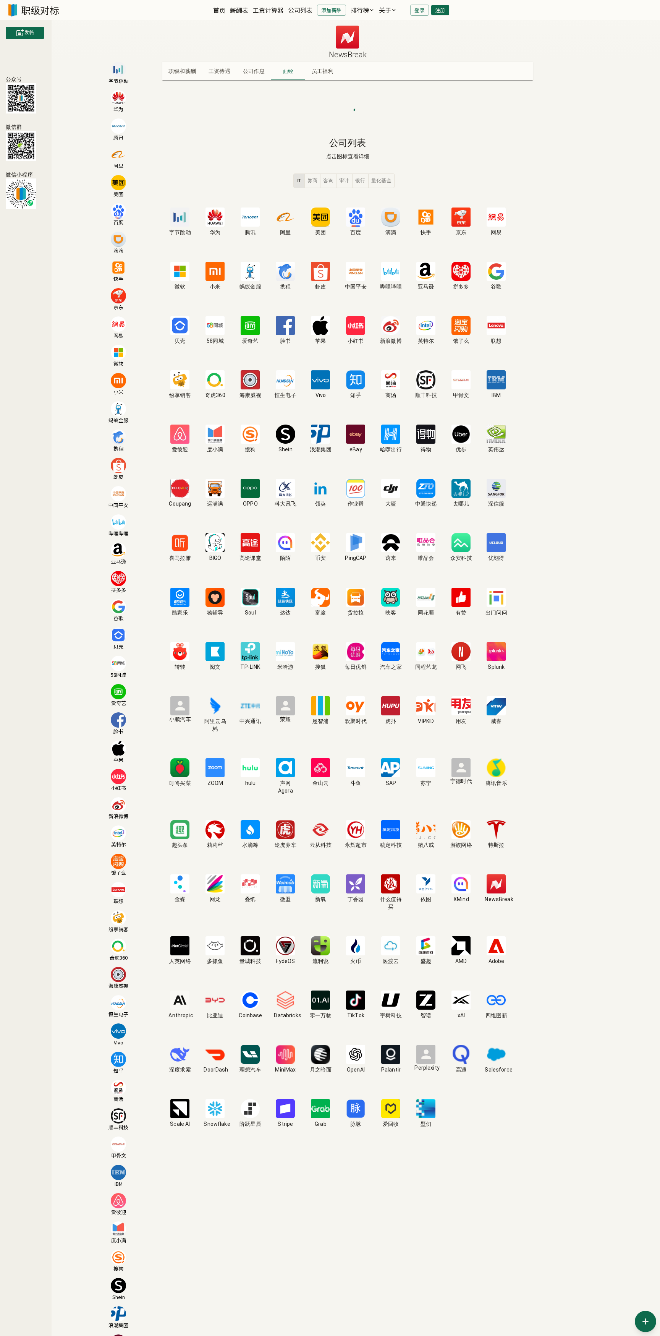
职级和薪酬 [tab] (182, 71)
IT (299, 180)
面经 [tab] (288, 71)
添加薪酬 (331, 10)
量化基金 (381, 180)
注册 (440, 10)
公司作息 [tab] (254, 71)
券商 (312, 180)
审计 (344, 180)
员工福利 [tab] (323, 71)
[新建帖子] (645, 1321)
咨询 (328, 180)
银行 (360, 180)
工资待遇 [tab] (220, 71)
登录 (419, 10)
